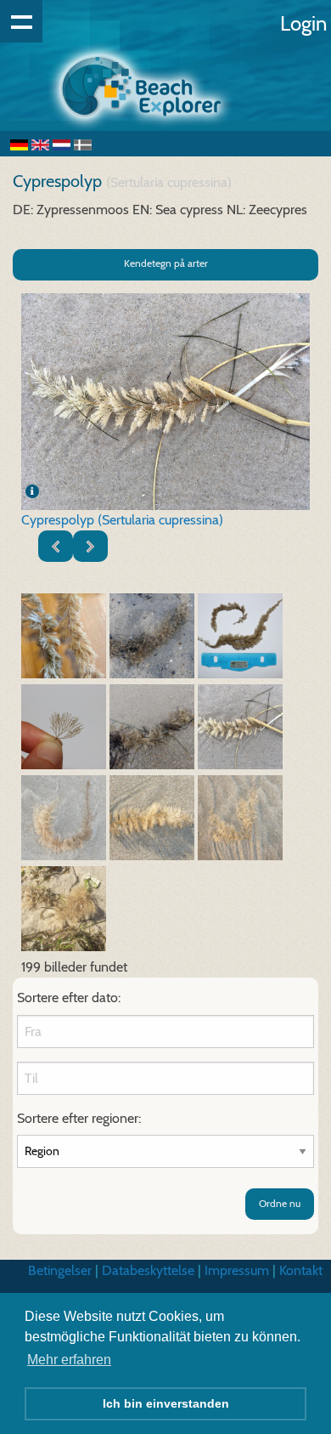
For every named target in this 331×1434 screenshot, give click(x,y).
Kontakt (301, 1270)
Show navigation (21, 21)
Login (303, 23)
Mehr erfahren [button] (69, 1359)
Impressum (237, 1270)
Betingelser (60, 1270)
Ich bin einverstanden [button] (166, 1403)
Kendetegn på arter (166, 263)
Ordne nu (279, 1203)
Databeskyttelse (148, 1270)
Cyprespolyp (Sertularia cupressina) (122, 520)
